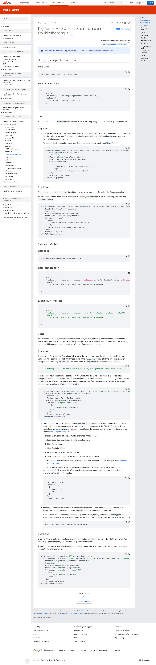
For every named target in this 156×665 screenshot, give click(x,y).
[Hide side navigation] (27, 661)
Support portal (79, 641)
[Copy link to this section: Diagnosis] (50, 128)
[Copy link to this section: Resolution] (51, 187)
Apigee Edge (24, 3)
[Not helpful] (128, 23)
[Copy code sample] (129, 71)
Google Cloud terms (58, 660)
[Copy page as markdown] (68, 33)
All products (115, 651)
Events (35, 634)
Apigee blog (119, 638)
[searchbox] (15, 19)
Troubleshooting (59, 3)
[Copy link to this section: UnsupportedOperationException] (78, 60)
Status (76, 638)
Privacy (36, 660)
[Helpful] (125, 23)
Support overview (80, 634)
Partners (36, 638)
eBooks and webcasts (41, 641)
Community (78, 630)
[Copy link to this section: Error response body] (61, 83)
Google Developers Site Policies (72, 613)
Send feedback (122, 29)
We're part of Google (40, 630)
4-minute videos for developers (126, 634)
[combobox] (115, 3)
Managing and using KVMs (60, 432)
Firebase (83, 651)
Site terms (44, 660)
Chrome (72, 651)
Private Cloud (39, 3)
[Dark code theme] (126, 71)
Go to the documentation (115, 44)
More (73, 3)
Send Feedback (107, 51)
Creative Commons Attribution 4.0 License (95, 611)
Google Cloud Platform (99, 651)
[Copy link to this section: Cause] (46, 116)
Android (62, 651)
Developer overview (122, 630)
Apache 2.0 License (42, 613)
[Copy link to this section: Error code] (51, 67)
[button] (15, 26)
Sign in (150, 3)
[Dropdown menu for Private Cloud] (47, 2)
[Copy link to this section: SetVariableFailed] (60, 244)
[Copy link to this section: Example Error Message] (64, 301)
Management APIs (50, 470)
